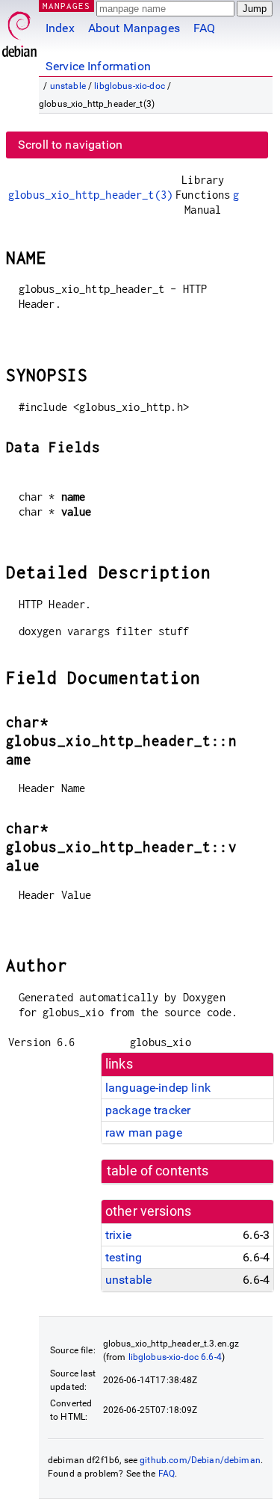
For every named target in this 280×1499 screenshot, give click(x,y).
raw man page (143, 1132)
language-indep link (158, 1088)
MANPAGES (66, 5)
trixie (118, 1235)
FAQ (204, 28)
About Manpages (134, 28)
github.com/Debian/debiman (200, 1460)
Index (60, 28)
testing (123, 1257)
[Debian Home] (19, 30)
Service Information (98, 66)
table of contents (158, 1170)
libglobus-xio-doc (129, 86)
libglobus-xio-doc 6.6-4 (175, 1357)
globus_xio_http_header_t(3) (90, 194)
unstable (68, 86)
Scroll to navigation (70, 144)
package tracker (147, 1110)
